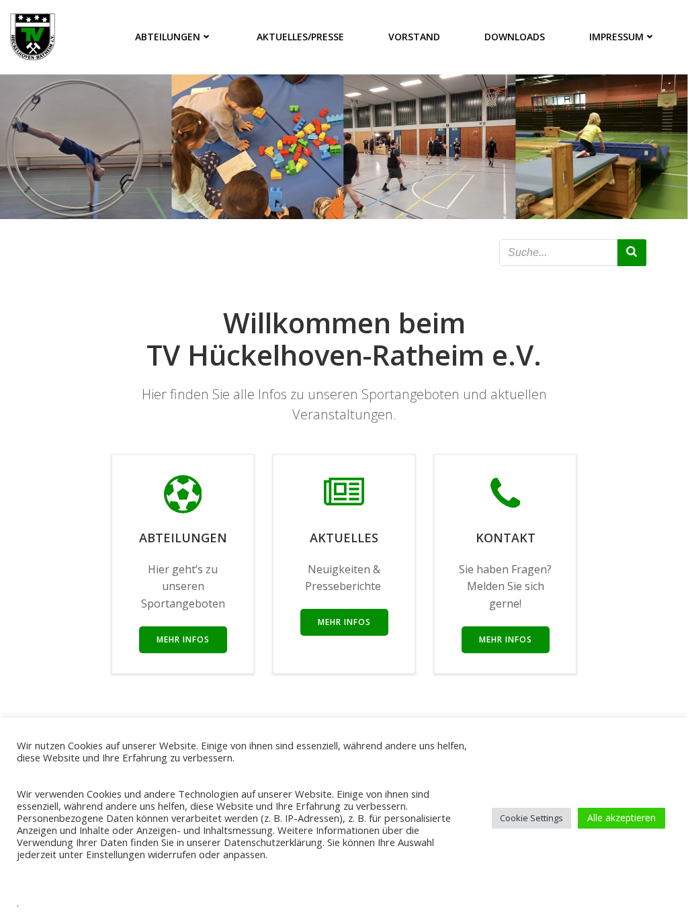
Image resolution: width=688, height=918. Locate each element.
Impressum (616, 36)
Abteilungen (167, 36)
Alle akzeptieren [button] (621, 817)
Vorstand (414, 36)
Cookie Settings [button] (531, 818)
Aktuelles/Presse (300, 36)
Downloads (514, 36)
